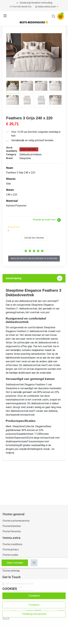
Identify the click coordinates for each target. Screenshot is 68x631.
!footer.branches (11, 526)
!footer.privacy (10, 549)
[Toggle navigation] (5, 16)
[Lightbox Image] (34, 55)
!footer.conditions (12, 544)
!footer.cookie (10, 554)
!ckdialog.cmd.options (34, 613)
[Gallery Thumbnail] (12, 87)
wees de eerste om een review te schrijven (34, 258)
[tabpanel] (34, 367)
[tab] (34, 237)
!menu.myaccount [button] (47, 7)
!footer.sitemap (11, 570)
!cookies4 (34, 595)
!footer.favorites (11, 531)
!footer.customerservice (16, 520)
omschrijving (13, 278)
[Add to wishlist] (34, 562)
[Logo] (34, 22)
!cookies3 (34, 604)
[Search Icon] (53, 17)
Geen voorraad (15, 562)
